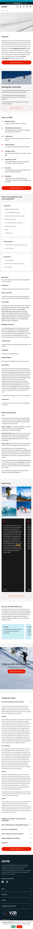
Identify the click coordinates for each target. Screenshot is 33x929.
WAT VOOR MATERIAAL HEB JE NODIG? (13, 702)
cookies (23, 922)
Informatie (4, 894)
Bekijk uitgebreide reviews (16, 596)
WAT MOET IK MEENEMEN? (9, 829)
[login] (20, 6)
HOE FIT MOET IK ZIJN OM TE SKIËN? (12, 834)
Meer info (29, 0)
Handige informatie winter (9, 906)
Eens (13, 926)
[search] (17, 6)
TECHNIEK (5, 843)
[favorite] (23, 6)
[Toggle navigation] (30, 6)
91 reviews (25, 3)
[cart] (27, 6)
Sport (3, 888)
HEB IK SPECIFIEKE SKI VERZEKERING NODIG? (15, 825)
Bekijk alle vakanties (15, 62)
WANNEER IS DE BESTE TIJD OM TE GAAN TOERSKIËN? (14, 819)
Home (3, 10)
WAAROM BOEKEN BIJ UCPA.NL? (11, 838)
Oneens (19, 926)
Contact (4, 900)
